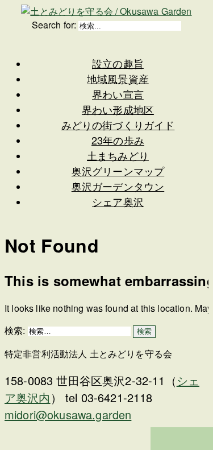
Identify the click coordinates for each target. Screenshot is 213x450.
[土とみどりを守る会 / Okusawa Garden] (106, 11)
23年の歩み (117, 140)
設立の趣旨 (118, 63)
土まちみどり (118, 155)
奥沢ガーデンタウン (118, 186)
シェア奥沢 (118, 201)
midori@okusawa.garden (68, 414)
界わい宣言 (118, 93)
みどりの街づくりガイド (118, 124)
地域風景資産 (118, 78)
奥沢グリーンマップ (118, 170)
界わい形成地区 (118, 109)
